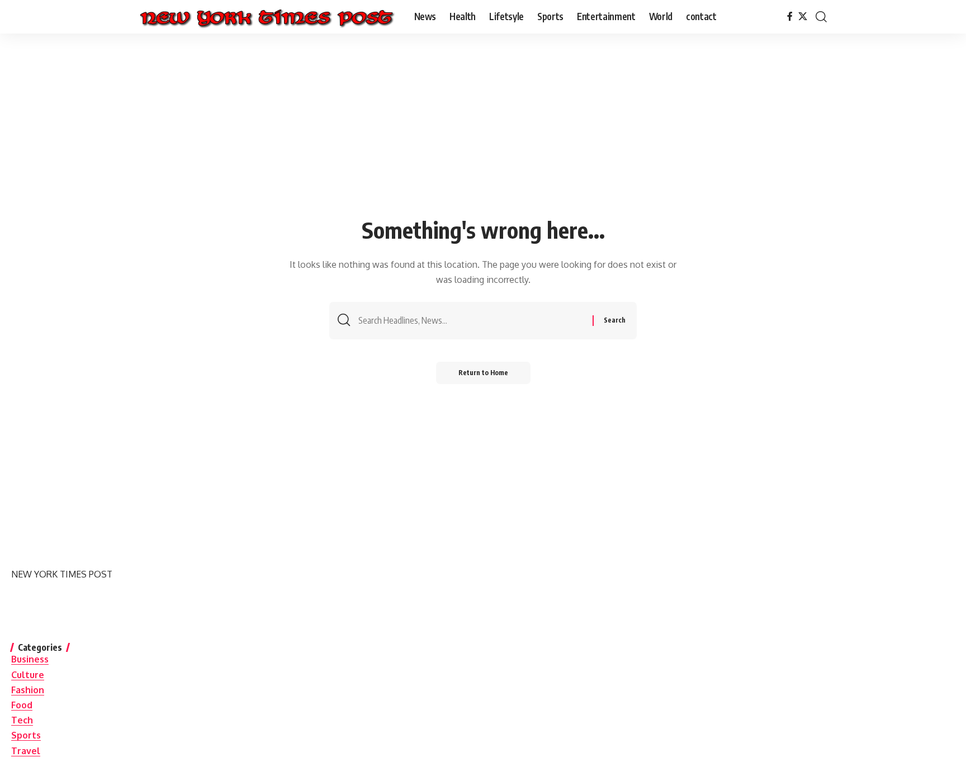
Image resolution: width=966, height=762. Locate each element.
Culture (27, 674)
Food (21, 705)
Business (30, 659)
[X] (802, 16)
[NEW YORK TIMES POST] (266, 17)
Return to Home (483, 372)
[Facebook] (789, 16)
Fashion (27, 689)
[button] (821, 16)
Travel (25, 750)
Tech (22, 720)
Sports (26, 735)
